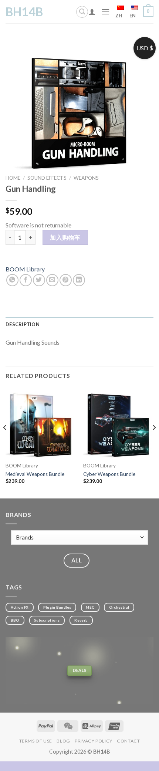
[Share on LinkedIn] (79, 280)
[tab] (79, 324)
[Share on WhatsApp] (12, 280)
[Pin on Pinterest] (66, 280)
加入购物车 (65, 237)
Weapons (86, 178)
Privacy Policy (93, 741)
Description (23, 324)
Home (13, 178)
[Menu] (105, 12)
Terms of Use (35, 741)
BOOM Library (25, 269)
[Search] (82, 12)
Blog (63, 741)
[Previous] (5, 442)
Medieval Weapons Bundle (35, 474)
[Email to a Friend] (52, 280)
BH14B (24, 12)
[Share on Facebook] (26, 280)
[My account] (92, 12)
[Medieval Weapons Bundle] (41, 423)
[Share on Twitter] (39, 280)
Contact (128, 741)
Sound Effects (47, 178)
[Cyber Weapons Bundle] (118, 423)
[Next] (154, 442)
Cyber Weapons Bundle (109, 474)
